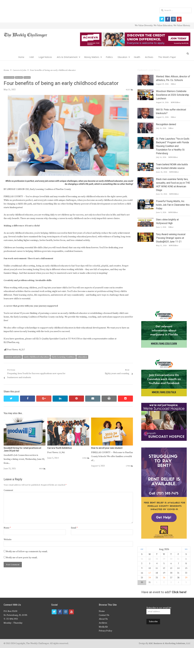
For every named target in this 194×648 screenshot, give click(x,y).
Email (74, 527)
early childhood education (36, 357)
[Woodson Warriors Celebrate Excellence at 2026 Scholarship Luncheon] (145, 91)
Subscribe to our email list (158, 607)
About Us (103, 619)
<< (141, 549)
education (82, 357)
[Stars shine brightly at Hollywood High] (145, 219)
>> (186, 549)
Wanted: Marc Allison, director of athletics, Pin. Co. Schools (173, 78)
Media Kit (103, 627)
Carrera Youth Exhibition (59, 448)
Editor (173, 84)
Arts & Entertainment (67, 57)
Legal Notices (45, 57)
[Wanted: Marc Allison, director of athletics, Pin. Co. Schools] (145, 76)
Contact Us (104, 615)
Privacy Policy (105, 630)
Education (122, 57)
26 (164, 577)
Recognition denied (166, 124)
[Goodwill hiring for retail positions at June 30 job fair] (24, 419)
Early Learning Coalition (63, 357)
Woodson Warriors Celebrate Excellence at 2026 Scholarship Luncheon (172, 94)
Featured (27, 77)
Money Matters (91, 57)
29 (186, 577)
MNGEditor (175, 102)
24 (150, 577)
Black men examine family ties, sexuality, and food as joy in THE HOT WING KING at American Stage (173, 184)
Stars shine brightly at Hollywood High (167, 221)
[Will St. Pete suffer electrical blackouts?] (145, 109)
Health (137, 57)
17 (150, 573)
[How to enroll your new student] (112, 419)
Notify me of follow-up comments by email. (27, 551)
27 (150, 559)
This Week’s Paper (167, 57)
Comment (8, 490)
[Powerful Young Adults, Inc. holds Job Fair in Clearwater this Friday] (145, 201)
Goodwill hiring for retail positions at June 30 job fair (22, 449)
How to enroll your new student (106, 448)
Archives (149, 57)
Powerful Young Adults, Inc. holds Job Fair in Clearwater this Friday (173, 204)
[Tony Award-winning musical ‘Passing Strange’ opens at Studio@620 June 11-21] (145, 234)
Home (21, 57)
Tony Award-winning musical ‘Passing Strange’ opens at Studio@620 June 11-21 (170, 238)
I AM (31, 57)
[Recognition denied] (145, 124)
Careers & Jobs (9, 77)
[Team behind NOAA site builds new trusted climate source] (145, 164)
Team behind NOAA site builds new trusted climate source (172, 166)
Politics (109, 57)
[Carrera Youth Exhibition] (68, 419)
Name (7, 527)
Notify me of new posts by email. (22, 557)
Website (8, 539)
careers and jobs (13, 357)
